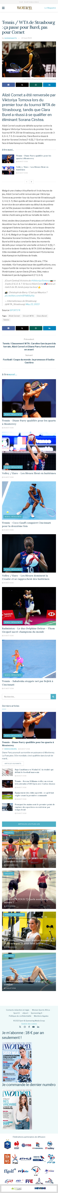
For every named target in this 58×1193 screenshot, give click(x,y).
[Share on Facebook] (8, 85)
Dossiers (9, 956)
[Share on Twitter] (22, 85)
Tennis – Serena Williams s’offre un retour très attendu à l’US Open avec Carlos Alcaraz (35, 782)
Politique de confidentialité (20, 1016)
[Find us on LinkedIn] (38, 1026)
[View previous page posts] (27, 182)
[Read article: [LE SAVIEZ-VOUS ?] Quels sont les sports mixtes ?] (29, 890)
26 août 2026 (22, 161)
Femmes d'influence (14, 915)
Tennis (6, 320)
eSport (25, 1013)
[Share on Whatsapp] (35, 85)
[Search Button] (53, 696)
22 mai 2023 (26, 38)
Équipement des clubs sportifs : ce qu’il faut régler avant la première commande (34, 794)
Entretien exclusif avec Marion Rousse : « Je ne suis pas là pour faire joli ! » (28, 942)
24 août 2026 (22, 173)
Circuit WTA (28, 316)
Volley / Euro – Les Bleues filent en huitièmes (29, 473)
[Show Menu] (3, 8)
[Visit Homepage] (24, 8)
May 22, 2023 (32, 304)
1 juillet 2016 (10, 988)
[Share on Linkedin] (49, 85)
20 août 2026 (8, 688)
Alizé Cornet (14, 316)
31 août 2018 (10, 906)
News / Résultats (13, 414)
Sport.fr (16, 1013)
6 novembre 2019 (11, 865)
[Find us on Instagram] (25, 1026)
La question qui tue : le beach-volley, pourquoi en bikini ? (25, 860)
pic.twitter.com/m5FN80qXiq (19, 295)
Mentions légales (41, 1016)
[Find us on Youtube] (33, 1026)
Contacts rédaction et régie (17, 1010)
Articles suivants (14, 763)
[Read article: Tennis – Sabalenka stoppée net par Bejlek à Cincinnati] (29, 659)
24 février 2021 (11, 947)
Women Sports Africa (41, 1010)
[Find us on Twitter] (20, 1026)
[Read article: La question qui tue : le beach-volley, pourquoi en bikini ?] (29, 849)
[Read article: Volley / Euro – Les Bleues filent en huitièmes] (8, 170)
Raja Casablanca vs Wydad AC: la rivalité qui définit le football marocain (34, 770)
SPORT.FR (15, 310)
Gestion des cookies (29, 1024)
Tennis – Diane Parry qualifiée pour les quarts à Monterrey (33, 157)
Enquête (9, 833)
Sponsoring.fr (36, 1013)
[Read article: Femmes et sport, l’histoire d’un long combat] (29, 972)
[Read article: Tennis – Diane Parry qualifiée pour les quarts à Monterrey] (8, 159)
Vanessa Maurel (10, 749)
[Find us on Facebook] (29, 1026)
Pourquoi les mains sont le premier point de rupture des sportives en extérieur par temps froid (35, 807)
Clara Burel (42, 316)
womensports (10, 38)
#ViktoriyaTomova (40, 280)
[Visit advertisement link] (29, 1188)
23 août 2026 (8, 635)
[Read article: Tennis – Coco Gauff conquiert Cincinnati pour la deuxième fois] (29, 500)
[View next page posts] (31, 182)
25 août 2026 (21, 813)
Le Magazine (50, 8)
